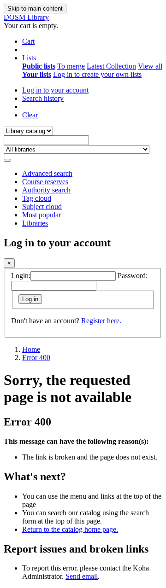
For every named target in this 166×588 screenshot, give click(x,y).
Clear (30, 115)
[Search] (7, 160)
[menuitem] (38, 66)
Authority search (46, 190)
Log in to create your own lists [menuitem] (97, 74)
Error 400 (36, 357)
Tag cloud (36, 198)
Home (31, 349)
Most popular (41, 215)
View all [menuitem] (150, 66)
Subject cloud (42, 206)
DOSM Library (26, 17)
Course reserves (45, 182)
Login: (20, 275)
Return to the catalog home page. (70, 529)
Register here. (101, 321)
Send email (81, 576)
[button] (28, 41)
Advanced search (47, 173)
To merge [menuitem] (71, 66)
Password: (133, 275)
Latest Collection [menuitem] (111, 66)
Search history (43, 98)
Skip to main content (35, 8)
